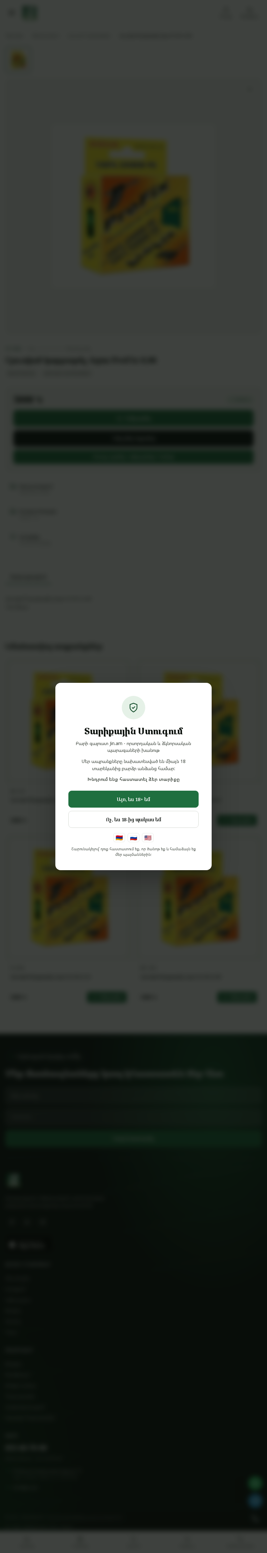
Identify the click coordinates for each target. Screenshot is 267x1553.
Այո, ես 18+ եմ (133, 799)
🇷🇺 (133, 837)
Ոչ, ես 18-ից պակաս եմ (133, 819)
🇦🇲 (119, 837)
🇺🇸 (147, 837)
